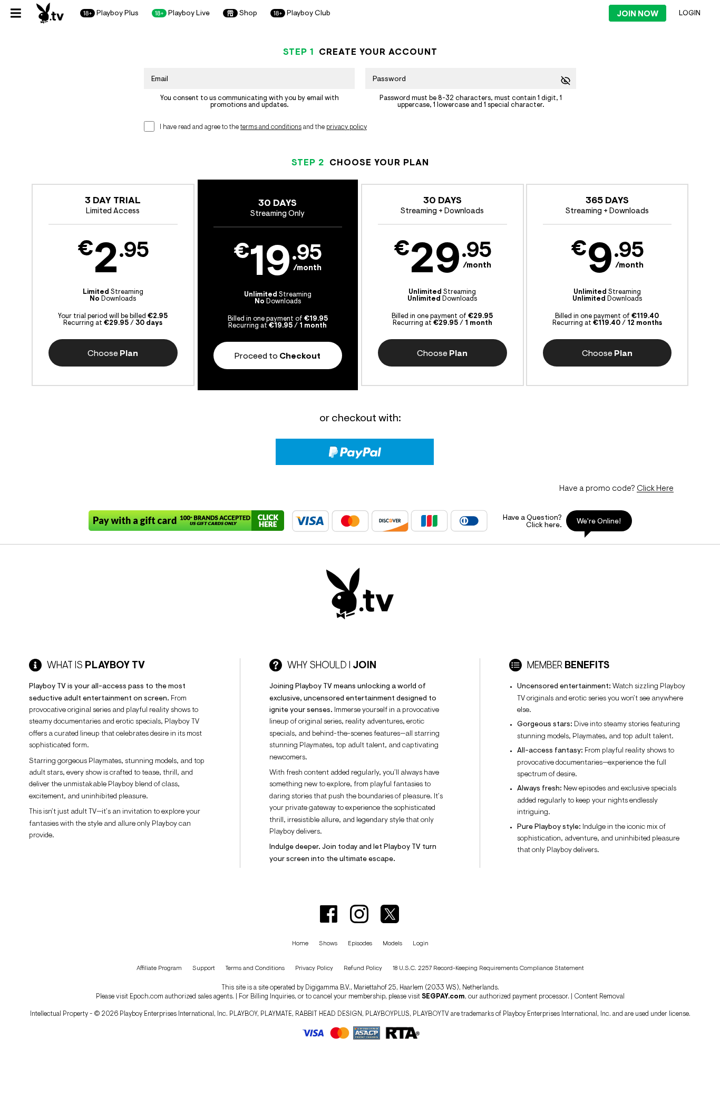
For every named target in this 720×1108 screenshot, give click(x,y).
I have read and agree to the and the (263, 126)
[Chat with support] (563, 520)
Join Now (637, 13)
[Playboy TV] (50, 13)
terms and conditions (270, 126)
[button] (113, 285)
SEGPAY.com (443, 996)
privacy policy (346, 126)
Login (689, 12)
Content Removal (599, 996)
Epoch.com (146, 996)
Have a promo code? (616, 487)
